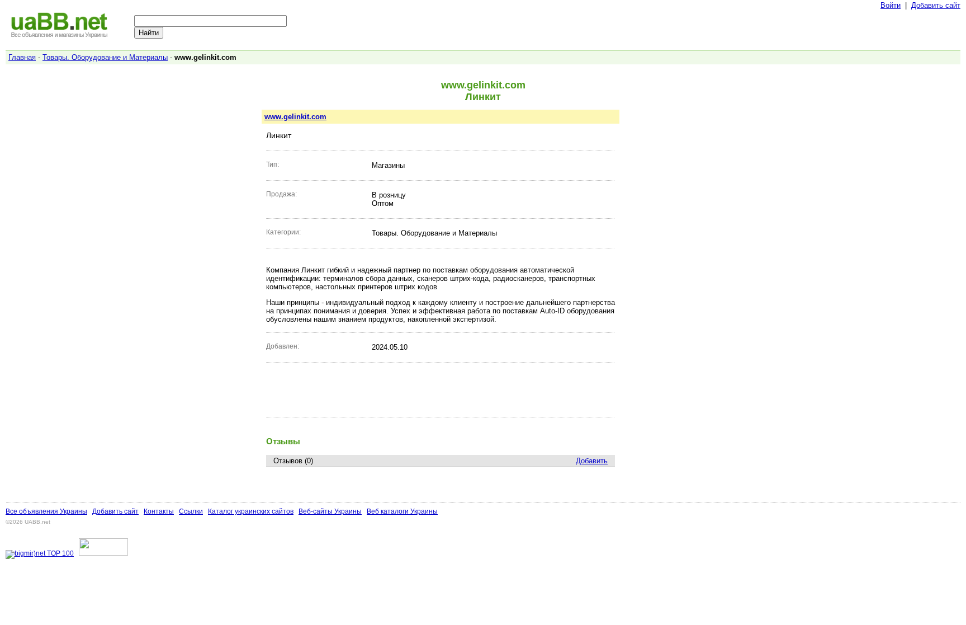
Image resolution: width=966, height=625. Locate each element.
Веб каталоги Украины (402, 511)
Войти (890, 5)
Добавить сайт (935, 5)
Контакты (159, 511)
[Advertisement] (440, 389)
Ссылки (191, 511)
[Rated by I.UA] (103, 553)
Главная (22, 57)
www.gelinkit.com (295, 116)
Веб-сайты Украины (330, 511)
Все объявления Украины (46, 511)
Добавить (592, 461)
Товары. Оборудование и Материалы (105, 57)
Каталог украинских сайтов (250, 511)
